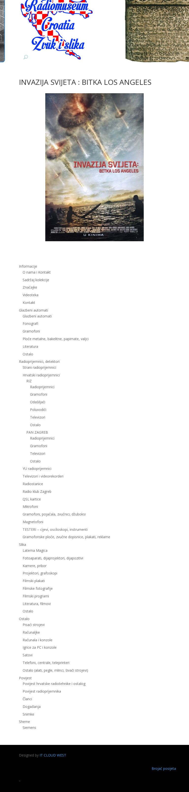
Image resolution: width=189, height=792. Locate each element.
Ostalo (35, 425)
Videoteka (30, 295)
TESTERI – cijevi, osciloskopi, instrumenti (55, 529)
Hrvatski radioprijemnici (41, 375)
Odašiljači (37, 402)
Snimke (28, 714)
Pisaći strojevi (34, 624)
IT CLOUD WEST (53, 755)
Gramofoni (31, 331)
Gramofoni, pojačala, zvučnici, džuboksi (54, 514)
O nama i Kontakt (37, 272)
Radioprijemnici (42, 387)
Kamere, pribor (35, 565)
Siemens (29, 727)
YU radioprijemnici (37, 468)
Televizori (37, 417)
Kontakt (29, 302)
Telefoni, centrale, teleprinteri (46, 662)
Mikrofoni (30, 506)
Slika (22, 544)
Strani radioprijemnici (39, 367)
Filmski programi (36, 596)
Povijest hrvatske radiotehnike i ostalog (54, 683)
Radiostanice (33, 483)
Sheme (24, 721)
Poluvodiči (38, 409)
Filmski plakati (34, 580)
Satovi (27, 655)
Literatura (30, 346)
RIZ (29, 381)
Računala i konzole (37, 640)
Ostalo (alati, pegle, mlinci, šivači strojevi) (55, 670)
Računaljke (31, 632)
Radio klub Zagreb (37, 491)
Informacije (28, 266)
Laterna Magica (35, 550)
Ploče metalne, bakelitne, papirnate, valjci (56, 338)
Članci (27, 699)
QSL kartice (32, 499)
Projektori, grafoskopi (40, 573)
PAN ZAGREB (37, 432)
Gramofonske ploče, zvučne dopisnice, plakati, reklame (66, 536)
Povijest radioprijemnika (42, 691)
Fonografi (30, 323)
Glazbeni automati (37, 316)
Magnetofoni (33, 521)
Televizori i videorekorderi (43, 476)
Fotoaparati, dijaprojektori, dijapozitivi (53, 558)
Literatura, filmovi (37, 603)
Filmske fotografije (38, 588)
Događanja (32, 706)
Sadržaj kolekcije (36, 279)
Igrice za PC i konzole (40, 647)
